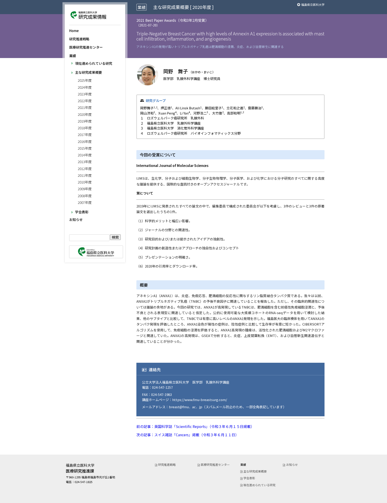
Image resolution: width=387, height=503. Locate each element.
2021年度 (85, 107)
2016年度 (85, 141)
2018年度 (85, 127)
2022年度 (85, 100)
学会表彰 (249, 478)
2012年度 (85, 168)
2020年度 (85, 114)
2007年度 (85, 202)
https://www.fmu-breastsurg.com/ (199, 399)
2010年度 (85, 182)
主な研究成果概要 (255, 471)
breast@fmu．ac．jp (185, 406)
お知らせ (76, 219)
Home (74, 30)
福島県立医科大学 (313, 4)
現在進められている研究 (93, 63)
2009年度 (85, 188)
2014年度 (85, 155)
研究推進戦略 (79, 39)
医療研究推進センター (86, 47)
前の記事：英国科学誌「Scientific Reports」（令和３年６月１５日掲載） (195, 426)
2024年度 (85, 87)
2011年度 (85, 175)
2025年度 (85, 80)
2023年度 (85, 94)
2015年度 (85, 148)
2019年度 (85, 121)
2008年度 (85, 195)
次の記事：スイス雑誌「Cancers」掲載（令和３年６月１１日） (187, 434)
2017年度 (85, 134)
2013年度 (85, 161)
